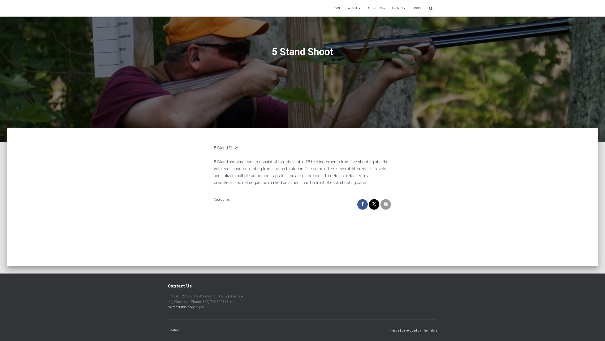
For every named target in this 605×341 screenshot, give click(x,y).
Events (397, 8)
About (353, 8)
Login (417, 8)
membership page (181, 307)
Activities (375, 8)
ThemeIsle (429, 330)
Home (337, 8)
